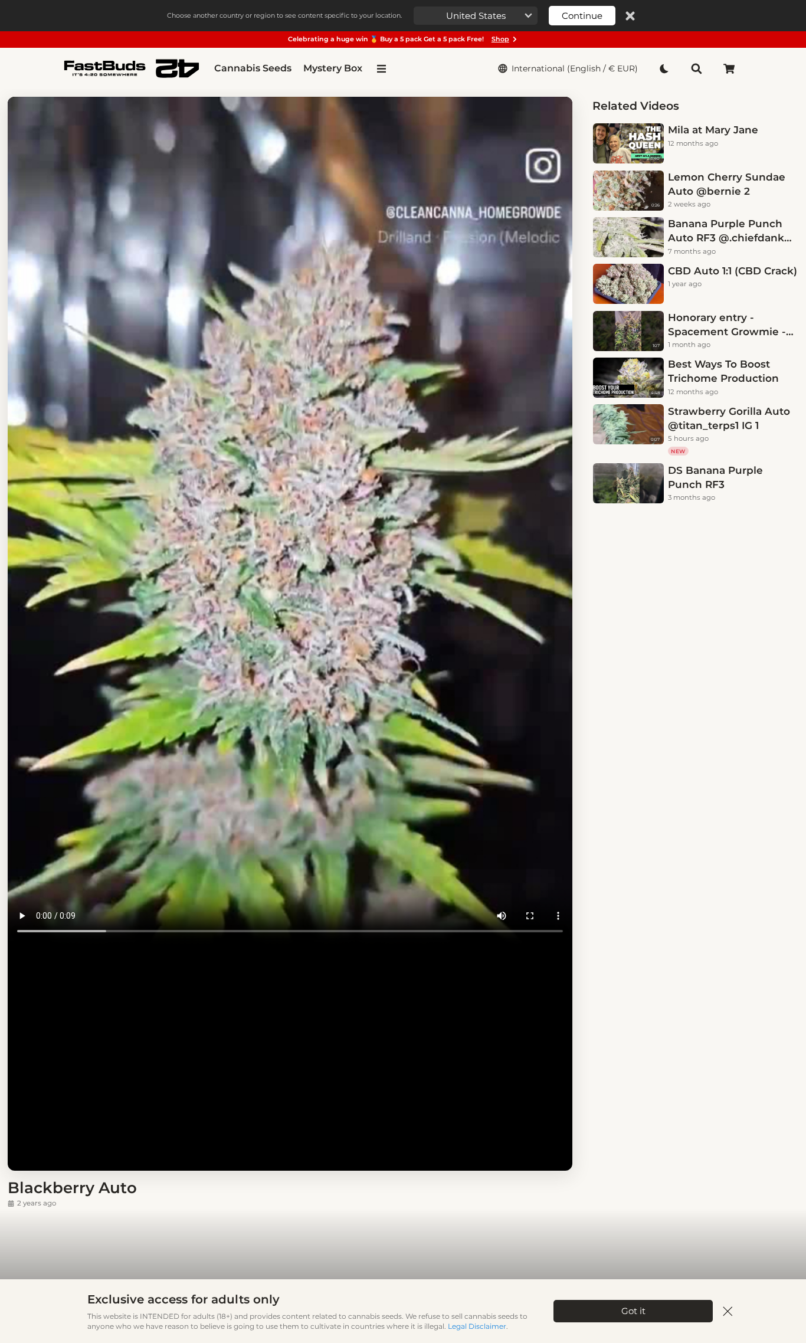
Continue (582, 15)
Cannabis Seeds (252, 68)
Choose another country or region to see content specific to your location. (284, 15)
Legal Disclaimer (477, 1326)
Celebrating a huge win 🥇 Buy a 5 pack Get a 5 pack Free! (398, 39)
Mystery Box (332, 68)
